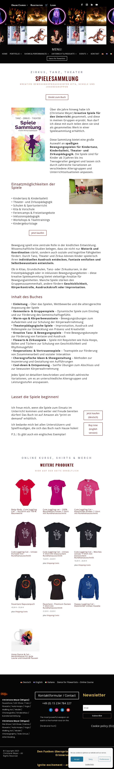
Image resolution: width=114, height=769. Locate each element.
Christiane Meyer (11, 753)
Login (53, 5)
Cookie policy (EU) (102, 726)
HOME (4, 54)
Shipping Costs (53, 563)
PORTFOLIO (15, 54)
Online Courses (18, 5)
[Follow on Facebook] (82, 5)
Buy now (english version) (93, 429)
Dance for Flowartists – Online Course (75, 682)
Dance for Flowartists (57, 58)
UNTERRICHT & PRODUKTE (63, 54)
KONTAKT (95, 54)
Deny (91, 759)
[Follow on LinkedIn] (92, 5)
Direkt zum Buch (57, 97)
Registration (37, 5)
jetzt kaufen (37, 232)
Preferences (104, 759)
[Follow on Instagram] (87, 5)
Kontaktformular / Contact (57, 695)
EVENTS (82, 54)
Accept (76, 759)
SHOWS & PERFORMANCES (35, 54)
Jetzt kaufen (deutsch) (93, 415)
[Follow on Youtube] (97, 5)
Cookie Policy (89, 764)
